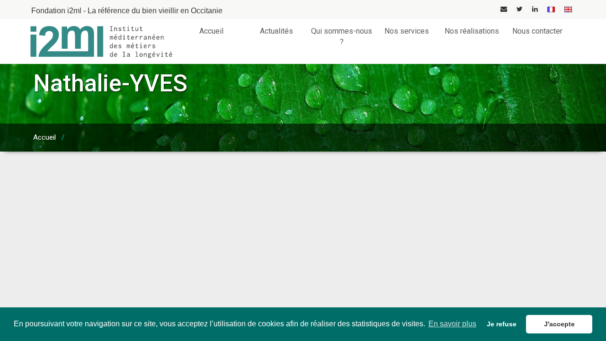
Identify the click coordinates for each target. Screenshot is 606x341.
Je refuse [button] (502, 324)
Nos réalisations (472, 31)
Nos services (406, 31)
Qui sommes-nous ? (341, 36)
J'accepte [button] (559, 324)
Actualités (276, 31)
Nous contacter (537, 31)
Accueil (211, 31)
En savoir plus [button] (452, 324)
